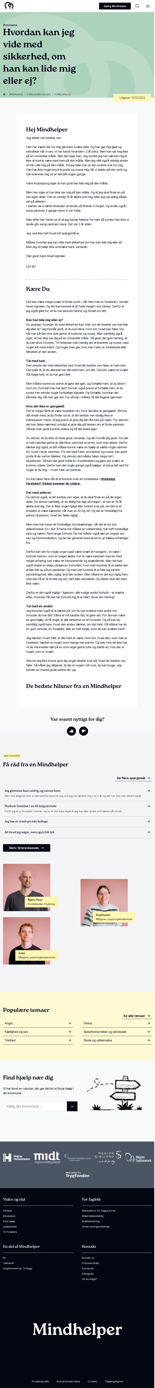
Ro (4, 1257)
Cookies (92, 1381)
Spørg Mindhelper (115, 6)
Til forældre (10, 1231)
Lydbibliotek (10, 1226)
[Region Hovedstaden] (16, 1157)
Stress (88, 1023)
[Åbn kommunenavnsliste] (72, 1106)
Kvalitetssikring (90, 1221)
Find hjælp (9, 1221)
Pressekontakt (90, 1263)
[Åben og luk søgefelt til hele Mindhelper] (137, 6)
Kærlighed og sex (39, 94)
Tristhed (10, 1040)
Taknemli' (8, 1263)
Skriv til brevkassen (24, 848)
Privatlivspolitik (40, 1381)
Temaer (7, 1210)
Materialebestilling (92, 1215)
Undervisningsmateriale (96, 1226)
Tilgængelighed (114, 1381)
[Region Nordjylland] (77, 1157)
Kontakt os (88, 1257)
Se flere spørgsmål (131, 778)
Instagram (88, 1273)
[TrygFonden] (77, 1175)
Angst (9, 1023)
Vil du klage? (89, 1278)
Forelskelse (63, 94)
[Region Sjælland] (108, 1158)
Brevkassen (12, 755)
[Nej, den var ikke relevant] (83, 731)
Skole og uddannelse (98, 1040)
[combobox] (40, 1106)
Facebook (88, 1268)
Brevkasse (16, 94)
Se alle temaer (134, 1016)
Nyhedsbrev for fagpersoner (99, 1210)
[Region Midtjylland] (47, 1157)
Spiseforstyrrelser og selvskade (105, 1032)
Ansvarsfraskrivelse (68, 1381)
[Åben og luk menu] (148, 6)
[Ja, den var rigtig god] (71, 731)
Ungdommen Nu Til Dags (17, 1268)
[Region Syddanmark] (138, 1158)
